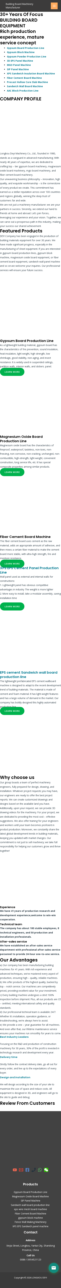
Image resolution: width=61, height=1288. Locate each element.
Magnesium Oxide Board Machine (30, 1196)
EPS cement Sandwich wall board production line (28, 674)
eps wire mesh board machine (30, 1209)
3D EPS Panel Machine (20, 60)
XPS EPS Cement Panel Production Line (29, 570)
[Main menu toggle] (54, 6)
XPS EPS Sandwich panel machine (30, 1226)
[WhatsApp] (40, 1170)
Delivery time (8, 1057)
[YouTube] (15, 1170)
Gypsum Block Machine (21, 52)
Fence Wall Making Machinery (30, 1222)
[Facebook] (27, 1170)
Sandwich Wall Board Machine (25, 86)
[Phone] (34, 1170)
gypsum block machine (30, 1217)
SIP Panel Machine (18, 69)
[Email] (21, 1170)
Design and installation (15, 1077)
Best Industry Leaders (14, 1037)
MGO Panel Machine (19, 65)
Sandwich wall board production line (30, 1205)
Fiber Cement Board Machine (24, 77)
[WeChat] (46, 1170)
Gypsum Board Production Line (25, 48)
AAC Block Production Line (22, 90)
